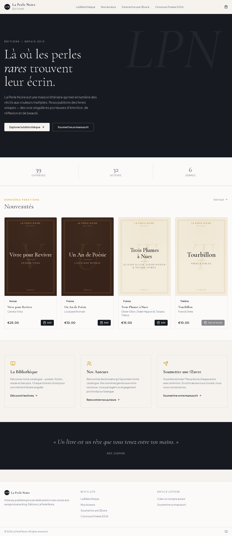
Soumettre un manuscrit (73, 127)
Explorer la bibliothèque (24, 127)
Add (49, 322)
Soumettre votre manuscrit (180, 395)
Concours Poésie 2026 (169, 7)
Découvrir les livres (22, 395)
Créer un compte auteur (171, 498)
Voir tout (219, 199)
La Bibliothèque (85, 7)
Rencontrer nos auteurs (101, 399)
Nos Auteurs (108, 7)
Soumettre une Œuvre (135, 7)
